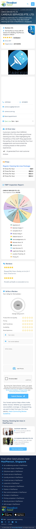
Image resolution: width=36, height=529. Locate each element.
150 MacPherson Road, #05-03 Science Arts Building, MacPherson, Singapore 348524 (13, 32)
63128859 (25, 102)
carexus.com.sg (10, 111)
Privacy (4, 524)
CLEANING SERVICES (25, 10)
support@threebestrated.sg (14, 519)
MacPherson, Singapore (13, 461)
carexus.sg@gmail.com (12, 107)
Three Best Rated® (17, 527)
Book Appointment (11, 116)
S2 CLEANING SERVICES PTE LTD (23, 438)
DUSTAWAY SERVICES (20, 428)
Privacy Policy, (23, 390)
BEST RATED (4, 10)
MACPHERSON (14, 10)
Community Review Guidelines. (18, 391)
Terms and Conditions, (12, 390)
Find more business (17, 449)
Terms (10, 524)
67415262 (8, 102)
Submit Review (16, 396)
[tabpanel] (18, 62)
